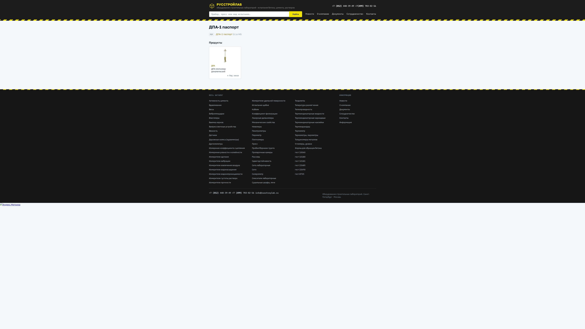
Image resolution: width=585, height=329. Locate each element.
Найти (295, 14)
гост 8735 (299, 174)
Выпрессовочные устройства (222, 126)
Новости (309, 13)
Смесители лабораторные (264, 178)
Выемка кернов (216, 122)
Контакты (371, 13)
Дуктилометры (216, 144)
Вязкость (213, 131)
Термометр (300, 131)
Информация (345, 122)
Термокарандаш (302, 126)
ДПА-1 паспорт (224, 34)
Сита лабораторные (261, 165)
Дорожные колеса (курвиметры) (224, 139)
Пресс (255, 144)
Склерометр (257, 174)
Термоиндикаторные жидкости (309, 113)
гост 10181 (300, 161)
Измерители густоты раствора (223, 178)
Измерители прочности (220, 182)
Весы (211, 109)
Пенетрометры (259, 131)
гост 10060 (300, 152)
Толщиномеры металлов (306, 139)
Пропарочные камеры (262, 152)
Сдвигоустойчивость (261, 161)
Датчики (213, 135)
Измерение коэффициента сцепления (227, 148)
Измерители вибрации (219, 161)
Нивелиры (257, 126)
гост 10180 (300, 157)
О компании (323, 13)
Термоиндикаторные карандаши (310, 118)
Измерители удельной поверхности (268, 100)
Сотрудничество (355, 13)
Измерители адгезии (219, 157)
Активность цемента (218, 100)
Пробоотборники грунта (263, 148)
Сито (254, 169)
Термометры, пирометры (306, 135)
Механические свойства (263, 122)
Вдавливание (215, 105)
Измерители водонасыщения (222, 169)
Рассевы (256, 157)
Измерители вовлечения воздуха (224, 165)
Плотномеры (258, 139)
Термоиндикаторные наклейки (309, 122)
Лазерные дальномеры (263, 118)
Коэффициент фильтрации (264, 113)
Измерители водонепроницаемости (226, 174)
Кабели (255, 109)
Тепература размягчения (306, 105)
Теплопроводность (303, 109)
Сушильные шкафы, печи (263, 182)
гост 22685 (300, 165)
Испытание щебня (260, 105)
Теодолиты (300, 100)
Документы (338, 13)
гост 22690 (300, 169)
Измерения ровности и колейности (225, 152)
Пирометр (256, 135)
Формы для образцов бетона (308, 148)
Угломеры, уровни (303, 144)
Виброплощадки (216, 113)
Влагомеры (214, 118)
